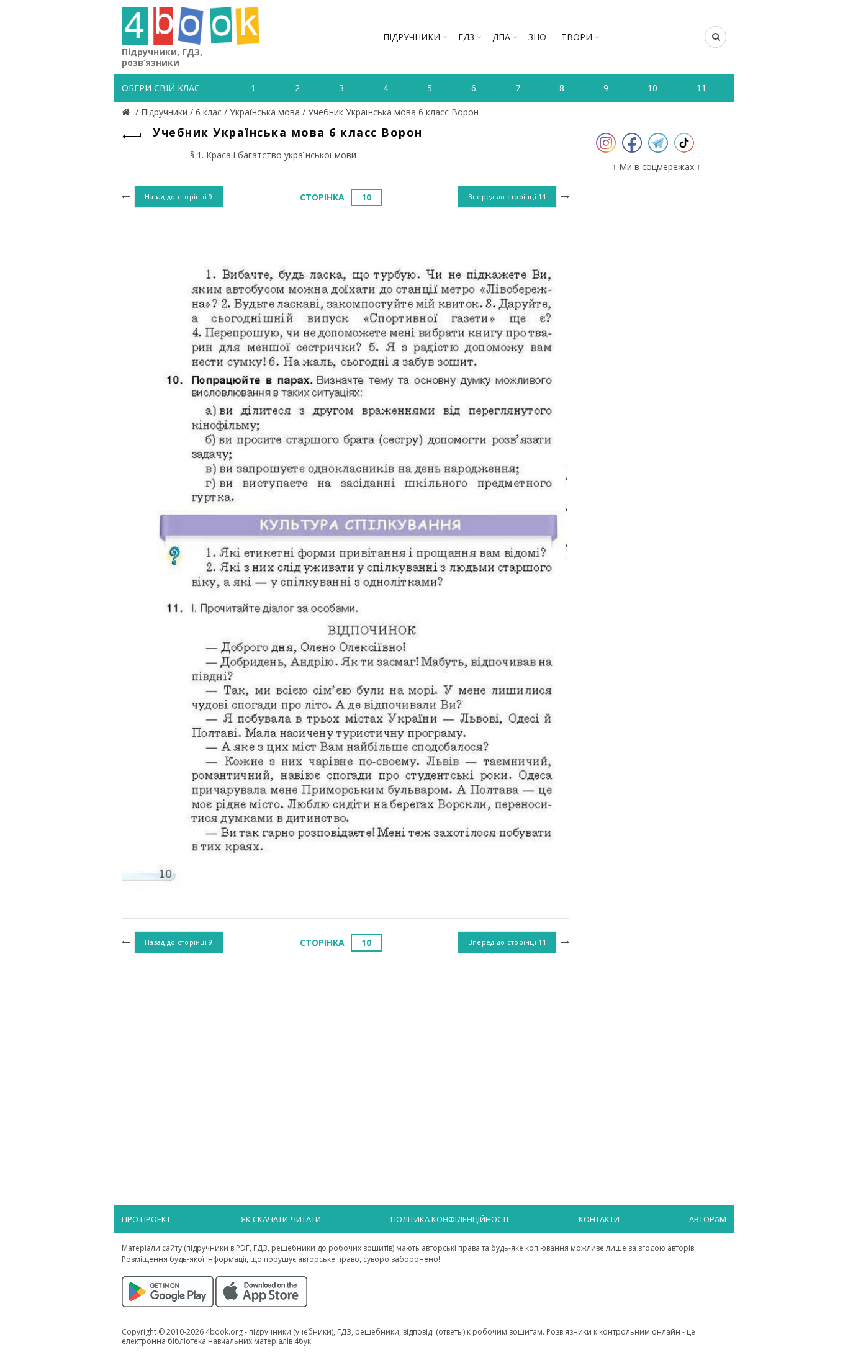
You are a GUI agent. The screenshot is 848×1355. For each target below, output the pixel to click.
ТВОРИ (576, 37)
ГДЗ (466, 37)
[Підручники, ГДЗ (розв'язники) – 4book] (127, 112)
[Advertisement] (345, 1058)
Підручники (411, 37)
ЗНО (537, 37)
